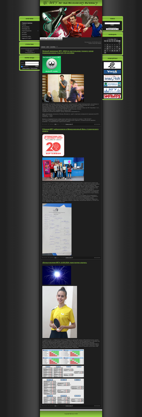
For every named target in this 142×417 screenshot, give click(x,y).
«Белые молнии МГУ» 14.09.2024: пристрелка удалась (64, 263)
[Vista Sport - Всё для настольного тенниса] (112, 73)
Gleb (55, 124)
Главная (43, 38)
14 (117, 46)
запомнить (25, 66)
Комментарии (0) (69, 124)
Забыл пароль (26, 68)
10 (107, 46)
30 (105, 52)
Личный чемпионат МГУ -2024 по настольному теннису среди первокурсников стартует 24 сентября (67, 52)
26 (112, 50)
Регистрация (34, 68)
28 (117, 50)
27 (114, 50)
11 (110, 46)
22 (119, 48)
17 (107, 48)
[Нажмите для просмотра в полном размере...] (63, 101)
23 (105, 50)
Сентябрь (52, 46)
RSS (61, 38)
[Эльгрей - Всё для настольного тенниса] (112, 80)
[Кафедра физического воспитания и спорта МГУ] (112, 92)
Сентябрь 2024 (112, 39)
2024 (47, 46)
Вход (56, 38)
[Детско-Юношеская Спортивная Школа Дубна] (112, 86)
